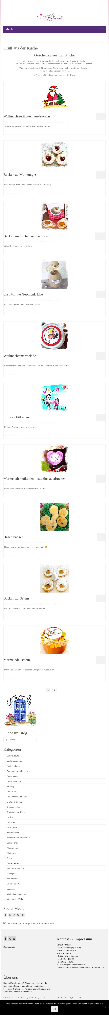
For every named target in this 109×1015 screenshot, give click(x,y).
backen (7, 193)
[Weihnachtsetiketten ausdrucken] (54, 96)
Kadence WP (76, 998)
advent (7, 313)
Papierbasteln (13, 863)
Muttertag (60, 180)
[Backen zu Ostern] (54, 578)
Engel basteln (13, 776)
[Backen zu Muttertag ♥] (54, 154)
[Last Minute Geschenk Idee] (54, 274)
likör (12, 313)
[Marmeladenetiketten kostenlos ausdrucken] (54, 458)
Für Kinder (32, 423)
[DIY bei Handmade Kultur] (28, 923)
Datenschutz (9, 947)
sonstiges (11, 873)
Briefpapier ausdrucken (17, 771)
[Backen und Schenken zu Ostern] (54, 216)
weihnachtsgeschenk (35, 313)
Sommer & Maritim (15, 868)
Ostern (48, 242)
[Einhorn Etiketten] (54, 397)
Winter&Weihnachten (58, 122)
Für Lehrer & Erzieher (17, 797)
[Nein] (105, 1007)
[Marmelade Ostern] (54, 639)
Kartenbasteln (13, 832)
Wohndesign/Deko (15, 899)
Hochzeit (11, 822)
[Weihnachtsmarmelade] (54, 335)
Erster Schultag (23, 423)
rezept (20, 193)
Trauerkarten (13, 878)
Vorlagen (47, 122)
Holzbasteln (12, 827)
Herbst (10, 817)
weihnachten (23, 313)
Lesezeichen (12, 843)
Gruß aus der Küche (36, 122)
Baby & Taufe (13, 756)
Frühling (10, 786)
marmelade (8, 374)
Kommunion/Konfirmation (18, 838)
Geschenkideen (36, 180)
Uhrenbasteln (13, 884)
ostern (13, 555)
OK (54, 1009)
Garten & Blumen (14, 802)
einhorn (7, 435)
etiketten (14, 435)
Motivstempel (13, 848)
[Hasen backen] (54, 517)
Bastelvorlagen (23, 122)
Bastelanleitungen (24, 180)
